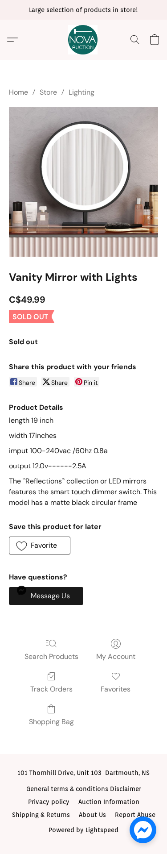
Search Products (51, 656)
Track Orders (51, 689)
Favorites (115, 689)
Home (18, 92)
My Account (115, 656)
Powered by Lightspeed (83, 829)
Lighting (81, 92)
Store (48, 92)
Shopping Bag (51, 721)
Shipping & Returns (41, 814)
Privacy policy (48, 801)
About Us (92, 814)
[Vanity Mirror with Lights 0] (83, 182)
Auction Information (108, 801)
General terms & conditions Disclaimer (83, 788)
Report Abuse (135, 814)
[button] (83, 40)
